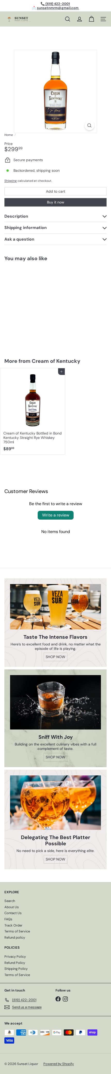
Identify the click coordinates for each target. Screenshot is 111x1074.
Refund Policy (14, 963)
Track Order (13, 925)
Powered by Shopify (58, 1064)
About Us (11, 907)
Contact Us (13, 913)
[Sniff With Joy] (55, 702)
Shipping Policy (16, 968)
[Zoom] (89, 125)
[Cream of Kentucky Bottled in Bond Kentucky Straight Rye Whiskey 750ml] (32, 411)
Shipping (10, 181)
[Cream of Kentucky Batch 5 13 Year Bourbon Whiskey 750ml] (32, 306)
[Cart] (91, 19)
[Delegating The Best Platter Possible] (55, 802)
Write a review (55, 515)
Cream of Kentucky (56, 361)
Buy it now (55, 202)
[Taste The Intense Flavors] (55, 606)
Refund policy (14, 937)
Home (8, 135)
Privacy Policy (15, 956)
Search (9, 901)
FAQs (8, 919)
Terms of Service (17, 931)
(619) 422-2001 (57, 4)
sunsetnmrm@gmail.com (58, 8)
